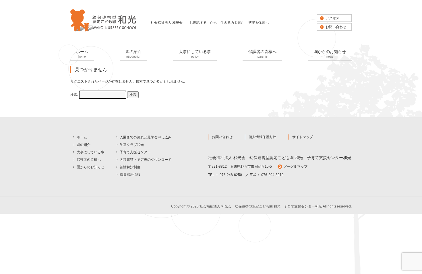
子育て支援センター (135, 152)
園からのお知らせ (330, 53)
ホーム (82, 53)
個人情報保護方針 (262, 137)
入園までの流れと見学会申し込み (145, 137)
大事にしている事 (195, 53)
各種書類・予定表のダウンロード (145, 160)
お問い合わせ (336, 27)
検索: (74, 95)
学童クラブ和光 (132, 145)
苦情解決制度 (130, 167)
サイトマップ (302, 137)
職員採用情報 (130, 175)
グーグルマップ (295, 167)
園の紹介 (133, 53)
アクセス (332, 18)
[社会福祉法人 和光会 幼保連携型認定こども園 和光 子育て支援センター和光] (103, 31)
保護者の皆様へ (262, 53)
